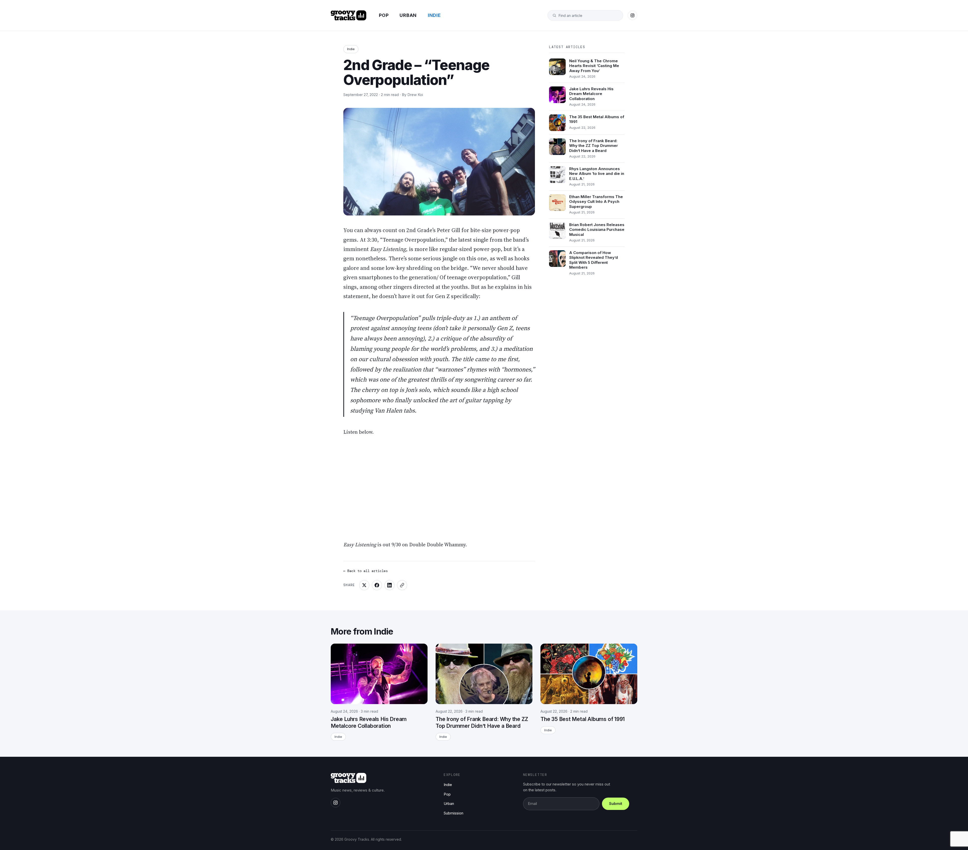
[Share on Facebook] (377, 585)
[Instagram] (632, 15)
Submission (453, 813)
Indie (434, 15)
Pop (383, 15)
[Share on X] (364, 585)
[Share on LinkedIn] (389, 585)
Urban (408, 15)
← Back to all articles (365, 571)
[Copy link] (402, 585)
